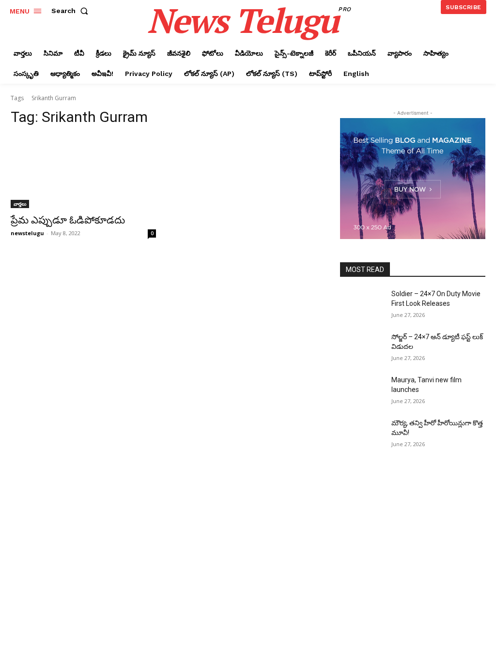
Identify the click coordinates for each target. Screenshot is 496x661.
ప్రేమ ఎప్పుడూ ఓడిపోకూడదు (68, 220)
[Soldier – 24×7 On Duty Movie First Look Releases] (362, 304)
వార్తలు (20, 203)
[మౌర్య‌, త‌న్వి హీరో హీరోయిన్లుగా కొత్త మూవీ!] (362, 434)
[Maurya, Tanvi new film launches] (362, 391)
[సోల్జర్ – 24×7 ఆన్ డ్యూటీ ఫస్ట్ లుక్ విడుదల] (362, 347)
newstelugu (27, 233)
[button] (71, 10)
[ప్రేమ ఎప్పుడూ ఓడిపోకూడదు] (83, 171)
